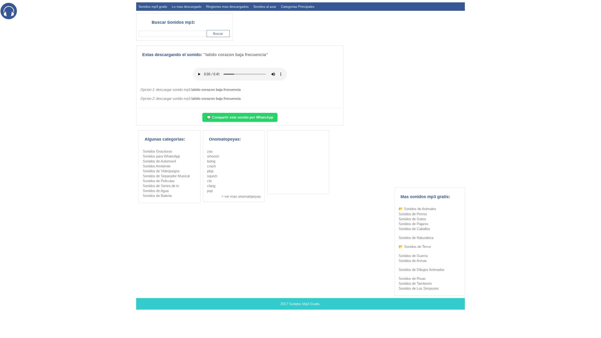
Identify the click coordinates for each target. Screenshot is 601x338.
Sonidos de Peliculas (159, 181)
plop (210, 171)
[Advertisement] (379, 24)
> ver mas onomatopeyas (241, 196)
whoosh (213, 156)
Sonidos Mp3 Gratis (304, 304)
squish (212, 176)
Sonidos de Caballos (414, 229)
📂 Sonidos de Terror (415, 247)
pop (210, 191)
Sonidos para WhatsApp (161, 156)
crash (211, 166)
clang (211, 186)
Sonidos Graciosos (157, 151)
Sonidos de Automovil (159, 161)
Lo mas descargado (186, 6)
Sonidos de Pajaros (413, 224)
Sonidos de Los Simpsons (419, 288)
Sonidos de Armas (413, 261)
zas (210, 151)
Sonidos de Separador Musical (166, 176)
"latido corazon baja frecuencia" (235, 54)
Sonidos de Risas (412, 278)
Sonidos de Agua (156, 191)
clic (209, 181)
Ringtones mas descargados (227, 6)
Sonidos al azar (264, 6)
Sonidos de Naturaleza (416, 238)
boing (211, 161)
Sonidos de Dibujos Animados (421, 270)
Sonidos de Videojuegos (161, 171)
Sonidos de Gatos (412, 219)
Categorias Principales (297, 6)
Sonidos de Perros (413, 214)
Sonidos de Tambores (415, 283)
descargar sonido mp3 (198, 90)
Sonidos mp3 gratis (153, 6)
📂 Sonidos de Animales (417, 209)
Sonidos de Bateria (157, 196)
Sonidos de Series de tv (161, 186)
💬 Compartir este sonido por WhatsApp (240, 117)
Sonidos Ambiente (156, 166)
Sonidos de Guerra (413, 256)
